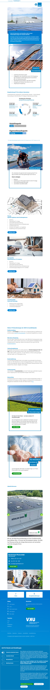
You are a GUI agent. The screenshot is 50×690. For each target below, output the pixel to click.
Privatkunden (10, 0)
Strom (16, 596)
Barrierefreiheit (25, 633)
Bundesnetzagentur (11, 343)
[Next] (41, 514)
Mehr (10, 547)
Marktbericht (9, 626)
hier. (33, 381)
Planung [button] (9, 216)
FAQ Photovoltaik (16, 473)
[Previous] (8, 514)
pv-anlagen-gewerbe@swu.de (17, 563)
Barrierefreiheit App (32, 633)
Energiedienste (9, 624)
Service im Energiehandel (19, 333)
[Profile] (36, 4)
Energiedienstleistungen (35, 596)
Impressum (20, 633)
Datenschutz (15, 633)
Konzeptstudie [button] (10, 258)
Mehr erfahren (16, 427)
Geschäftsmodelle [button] (11, 299)
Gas (8, 622)
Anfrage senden (12, 232)
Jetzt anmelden (30, 608)
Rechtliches (9, 633)
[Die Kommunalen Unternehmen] (32, 621)
